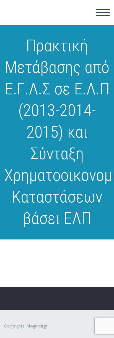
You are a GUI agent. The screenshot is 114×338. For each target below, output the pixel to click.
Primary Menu (103, 12)
